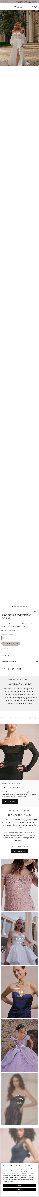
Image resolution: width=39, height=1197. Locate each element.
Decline (19, 1189)
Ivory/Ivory (7, 638)
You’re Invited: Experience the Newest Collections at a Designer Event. (19, 2)
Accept (19, 1185)
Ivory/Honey (3, 638)
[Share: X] (12, 668)
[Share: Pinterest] (17, 668)
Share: (3, 668)
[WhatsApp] (20, 668)
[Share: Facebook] (8, 668)
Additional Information (9, 661)
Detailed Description (8, 656)
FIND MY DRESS (10, 801)
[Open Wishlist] (35, 7)
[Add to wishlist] (19, 612)
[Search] (32, 6)
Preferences (19, 1193)
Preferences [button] (10, 1181)
